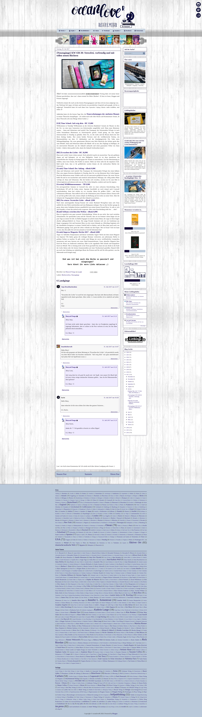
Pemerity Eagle (121, 637)
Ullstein (114, 697)
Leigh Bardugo (102, 617)
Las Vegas (126, 513)
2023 (127, 359)
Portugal (88, 528)
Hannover (129, 507)
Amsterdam (98, 493)
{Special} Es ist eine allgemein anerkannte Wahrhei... (133, 402)
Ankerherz (107, 671)
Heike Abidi (58, 593)
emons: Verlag (133, 703)
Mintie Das (76, 630)
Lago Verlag (144, 687)
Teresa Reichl (80, 656)
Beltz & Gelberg (75, 673)
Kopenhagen (86, 513)
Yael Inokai (131, 661)
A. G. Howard (59, 553)
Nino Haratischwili (80, 634)
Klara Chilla (81, 614)
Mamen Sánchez (77, 621)
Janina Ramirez (94, 597)
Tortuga (94, 536)
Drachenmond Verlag (72, 678)
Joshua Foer (73, 605)
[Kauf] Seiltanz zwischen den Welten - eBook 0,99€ (77, 212)
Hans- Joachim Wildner (138, 590)
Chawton (65, 500)
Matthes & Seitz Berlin (95, 689)
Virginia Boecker (86, 661)
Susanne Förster (109, 652)
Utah (74, 539)
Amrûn (88, 671)
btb (69, 704)
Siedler (133, 695)
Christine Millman (67, 575)
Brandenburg (79, 498)
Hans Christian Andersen (121, 590)
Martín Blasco (62, 626)
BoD (121, 673)
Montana (71, 520)
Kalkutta (111, 511)
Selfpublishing (117, 694)
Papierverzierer (93, 692)
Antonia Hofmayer (74, 564)
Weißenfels (58, 542)
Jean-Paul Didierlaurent (119, 597)
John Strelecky (122, 602)
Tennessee (138, 534)
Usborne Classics (124, 697)
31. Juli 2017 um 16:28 (111, 397)
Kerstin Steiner (101, 612)
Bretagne (100, 498)
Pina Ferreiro (141, 637)
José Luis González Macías (85, 605)
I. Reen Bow (137, 593)
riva (117, 706)
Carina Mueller (136, 568)
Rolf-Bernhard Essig (115, 643)
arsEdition (85, 701)
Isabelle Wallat (115, 595)
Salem (112, 530)
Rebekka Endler (110, 640)
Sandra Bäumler (106, 645)
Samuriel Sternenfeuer (92, 645)
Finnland (97, 505)
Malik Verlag (82, 689)
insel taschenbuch (74, 706)
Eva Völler (87, 586)
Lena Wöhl (119, 617)
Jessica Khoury (65, 602)
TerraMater (70, 697)
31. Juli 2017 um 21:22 (109, 367)
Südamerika (122, 534)
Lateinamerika (135, 513)
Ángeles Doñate (75, 663)
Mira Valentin (86, 630)
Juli (129, 389)
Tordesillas (87, 536)
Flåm (116, 504)
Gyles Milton (88, 590)
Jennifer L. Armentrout (99, 600)
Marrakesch (106, 518)
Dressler (92, 678)
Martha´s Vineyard (116, 518)
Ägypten (82, 545)
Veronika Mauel (61, 661)
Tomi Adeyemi (92, 659)
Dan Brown (125, 577)
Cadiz (131, 498)
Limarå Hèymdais (76, 619)
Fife (91, 504)
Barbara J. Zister (66, 566)
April (129, 417)
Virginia (125, 539)
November (130, 379)
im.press (59, 706)
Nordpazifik (112, 522)
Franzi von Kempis (129, 588)
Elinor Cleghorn (101, 582)
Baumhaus (65, 673)
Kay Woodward (126, 610)
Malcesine (142, 516)
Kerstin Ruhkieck (89, 612)
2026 (127, 352)
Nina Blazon (140, 632)
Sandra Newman (118, 645)
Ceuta (143, 498)
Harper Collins (62, 685)
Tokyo (74, 536)
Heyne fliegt (102, 685)
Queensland (137, 527)
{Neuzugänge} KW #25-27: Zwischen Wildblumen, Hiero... (135, 407)
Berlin (142, 496)
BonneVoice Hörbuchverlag (138, 673)
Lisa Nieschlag (87, 619)
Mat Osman (113, 626)
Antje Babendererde (130, 562)
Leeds (143, 513)
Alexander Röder (140, 553)
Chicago (82, 500)
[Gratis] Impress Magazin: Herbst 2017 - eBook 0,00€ (78, 232)
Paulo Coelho (111, 637)
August (130, 386)
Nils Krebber (130, 632)
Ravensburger (71, 695)
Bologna (64, 498)
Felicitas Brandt (61, 588)
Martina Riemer (141, 623)
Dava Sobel (105, 579)
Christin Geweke (131, 573)
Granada (65, 507)
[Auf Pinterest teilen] (96, 272)
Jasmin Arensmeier (106, 597)
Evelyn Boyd (97, 586)
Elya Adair (81, 584)
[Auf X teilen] (93, 272)
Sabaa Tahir (63, 645)
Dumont (106, 678)
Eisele (143, 678)
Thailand (59, 536)
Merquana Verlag (107, 689)
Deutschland (72, 502)
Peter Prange (132, 637)
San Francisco (136, 530)
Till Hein (144, 656)
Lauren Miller (90, 617)
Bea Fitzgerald (78, 566)
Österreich (99, 545)
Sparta (78, 534)
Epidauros (73, 504)
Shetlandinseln (123, 532)
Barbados (96, 496)
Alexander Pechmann (113, 553)
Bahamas (89, 495)
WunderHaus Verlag (113, 699)
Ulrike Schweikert (116, 659)
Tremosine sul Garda (123, 537)
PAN (67, 692)
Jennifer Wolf (121, 600)
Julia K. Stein (138, 605)
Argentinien (124, 493)
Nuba (135, 522)
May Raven (133, 626)
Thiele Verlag (79, 697)
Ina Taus (64, 595)
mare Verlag (93, 706)
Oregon (69, 525)
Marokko (97, 518)
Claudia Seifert (113, 575)
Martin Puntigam (107, 623)
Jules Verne (118, 605)
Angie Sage (83, 559)
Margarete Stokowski (141, 621)
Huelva (89, 509)
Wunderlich (125, 699)
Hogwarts (74, 509)
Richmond (64, 530)
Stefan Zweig (114, 649)
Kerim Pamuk (64, 612)
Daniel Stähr (72, 579)
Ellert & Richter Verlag (61, 681)
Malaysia (133, 516)
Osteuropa (92, 525)
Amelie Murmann (80, 557)
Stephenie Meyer (86, 652)
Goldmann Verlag (92, 683)
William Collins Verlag (85, 699)
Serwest (102, 532)
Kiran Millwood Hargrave (68, 614)
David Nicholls (123, 579)
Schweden (73, 532)
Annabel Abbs (88, 562)
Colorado (101, 500)
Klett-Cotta (110, 687)
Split (83, 534)
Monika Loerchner (123, 630)
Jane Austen (75, 597)
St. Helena (89, 534)
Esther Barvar (59, 586)
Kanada (119, 511)
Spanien (69, 534)
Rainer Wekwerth (73, 640)
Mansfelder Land (67, 518)
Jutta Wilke (120, 607)
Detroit (63, 502)
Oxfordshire (100, 525)
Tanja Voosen (122, 654)
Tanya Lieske (143, 654)
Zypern (124, 542)
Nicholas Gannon (95, 632)
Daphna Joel (81, 579)
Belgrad (135, 495)
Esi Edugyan (141, 584)
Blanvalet (107, 673)
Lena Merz (112, 617)
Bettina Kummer (133, 566)
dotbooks (94, 704)
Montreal (86, 520)
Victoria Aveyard (72, 661)
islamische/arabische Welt (65, 545)
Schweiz (80, 532)
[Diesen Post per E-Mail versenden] (90, 272)
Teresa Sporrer (90, 656)
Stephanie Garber (61, 652)
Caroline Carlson (77, 571)
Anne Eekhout (109, 562)
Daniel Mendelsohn (61, 579)
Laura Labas (61, 617)
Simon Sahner (117, 647)
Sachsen (99, 530)
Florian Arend (79, 588)
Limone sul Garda (60, 516)
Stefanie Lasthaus (140, 649)
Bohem (127, 673)
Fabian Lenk (120, 586)
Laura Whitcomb (71, 617)
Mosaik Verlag (118, 689)
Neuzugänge (75, 275)
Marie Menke (80, 623)
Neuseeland (135, 520)
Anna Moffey (59, 562)
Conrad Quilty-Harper (60, 577)
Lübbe (75, 689)
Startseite (88, 474)
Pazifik (145, 525)
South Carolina (59, 534)
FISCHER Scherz (108, 681)
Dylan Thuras (74, 582)
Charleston (58, 500)
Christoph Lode (94, 575)
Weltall (66, 543)
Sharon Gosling (89, 647)
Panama (125, 525)
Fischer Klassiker (140, 681)
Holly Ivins (127, 593)
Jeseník (96, 511)
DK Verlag (105, 676)
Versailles (118, 539)
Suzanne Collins (135, 652)
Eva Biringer (69, 586)
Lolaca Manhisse (108, 619)
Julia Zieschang (66, 607)
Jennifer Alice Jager (78, 600)
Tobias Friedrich (75, 659)
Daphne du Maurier (92, 579)
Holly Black (118, 593)
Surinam (109, 534)
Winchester (92, 543)
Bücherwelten (66, 275)
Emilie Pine (98, 584)
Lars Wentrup (132, 614)
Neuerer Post (61, 474)
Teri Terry (102, 656)
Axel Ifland (127, 564)
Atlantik (63, 496)
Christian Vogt (109, 573)
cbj (73, 704)
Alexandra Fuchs (95, 555)
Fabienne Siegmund (132, 586)
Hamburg (114, 507)
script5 (130, 706)
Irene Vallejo (105, 595)
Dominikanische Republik (91, 502)
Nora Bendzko (99, 634)
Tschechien (135, 537)
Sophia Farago (80, 650)
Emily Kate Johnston (108, 584)
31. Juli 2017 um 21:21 (109, 316)
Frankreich (129, 505)
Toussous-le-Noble (103, 536)
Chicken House (83, 676)
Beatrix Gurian (88, 566)
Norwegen (120, 522)
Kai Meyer (129, 607)
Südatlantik (130, 534)
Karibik (134, 511)
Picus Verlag (137, 692)
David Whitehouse (136, 579)
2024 (127, 357)
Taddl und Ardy (84, 654)
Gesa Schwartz (59, 590)
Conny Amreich (141, 575)
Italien (70, 511)
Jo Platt (88, 602)
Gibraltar (57, 507)
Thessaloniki (67, 536)
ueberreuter (143, 706)
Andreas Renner (136, 557)
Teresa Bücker (60, 656)
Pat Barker (74, 637)
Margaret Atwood (129, 621)
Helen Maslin (80, 593)
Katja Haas (117, 610)
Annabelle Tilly (98, 562)
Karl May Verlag (71, 687)
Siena (130, 532)
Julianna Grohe (100, 607)
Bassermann (137, 671)
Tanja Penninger (102, 654)
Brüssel (118, 498)
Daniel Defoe (141, 577)
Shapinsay (114, 532)
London (95, 516)
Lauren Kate (81, 617)
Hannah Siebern (108, 590)
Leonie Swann (138, 617)
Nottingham (129, 522)
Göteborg (106, 507)
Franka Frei (119, 588)
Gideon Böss (69, 590)
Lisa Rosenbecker (97, 619)
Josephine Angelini (61, 605)
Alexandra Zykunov (107, 555)
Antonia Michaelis (86, 564)
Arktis (131, 493)
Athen (143, 493)
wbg (58, 709)
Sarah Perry (71, 647)
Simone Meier (126, 647)
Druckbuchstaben (131, 314)
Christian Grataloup (86, 573)
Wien (84, 543)
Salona (118, 530)
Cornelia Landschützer (95, 577)
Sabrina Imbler (80, 645)
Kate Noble (65, 610)
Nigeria (86, 522)
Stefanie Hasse (126, 650)
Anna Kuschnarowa (139, 559)
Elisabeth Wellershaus (112, 582)
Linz (76, 516)
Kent (63, 513)
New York (68, 522)
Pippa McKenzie (59, 640)
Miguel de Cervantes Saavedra (63, 630)
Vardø (98, 539)
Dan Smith (133, 577)
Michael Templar (117, 628)
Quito (143, 527)
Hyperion (121, 685)
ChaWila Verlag (72, 676)
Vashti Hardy (143, 659)
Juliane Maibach (89, 607)
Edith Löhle (83, 582)
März (129, 419)
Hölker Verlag (130, 685)
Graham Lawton (79, 590)
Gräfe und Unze (112, 683)
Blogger (114, 713)
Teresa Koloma (70, 656)
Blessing (115, 673)
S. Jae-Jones (138, 643)
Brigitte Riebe (81, 568)
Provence (108, 527)
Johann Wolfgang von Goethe (109, 602)
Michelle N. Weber (129, 628)
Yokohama (102, 542)
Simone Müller (136, 647)
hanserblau (142, 703)
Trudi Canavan (102, 659)
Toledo (80, 536)
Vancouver (92, 539)
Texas (145, 534)
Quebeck (129, 527)
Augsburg (73, 496)
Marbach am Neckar (79, 518)
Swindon (115, 534)
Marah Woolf (107, 621)
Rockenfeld (72, 530)
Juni (129, 412)
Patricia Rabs (83, 637)
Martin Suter (117, 623)
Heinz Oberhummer (70, 593)
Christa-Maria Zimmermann (72, 573)
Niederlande (79, 522)
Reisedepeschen (81, 695)
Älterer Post (114, 474)
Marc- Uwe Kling (118, 621)
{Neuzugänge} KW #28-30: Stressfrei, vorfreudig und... (135, 396)
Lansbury (118, 513)
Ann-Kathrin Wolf (114, 560)
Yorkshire (116, 543)
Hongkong (82, 509)
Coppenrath (94, 676)
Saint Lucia (106, 530)
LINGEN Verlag (133, 687)
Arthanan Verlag (126, 671)
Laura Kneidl (142, 614)
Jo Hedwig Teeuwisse (78, 602)
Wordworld (129, 307)
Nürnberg (142, 522)
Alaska (84, 493)
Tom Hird (83, 659)
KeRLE (80, 687)
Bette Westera (123, 566)
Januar (129, 424)
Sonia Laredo (70, 650)
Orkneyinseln (77, 525)
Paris (130, 525)
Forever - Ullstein (61, 683)
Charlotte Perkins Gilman (120, 570)
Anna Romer (70, 562)
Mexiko (57, 520)
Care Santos (126, 568)
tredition (136, 706)
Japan (89, 511)
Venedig (104, 539)
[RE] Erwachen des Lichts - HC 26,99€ (72, 152)
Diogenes (60, 678)
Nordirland (104, 522)
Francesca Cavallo (100, 588)
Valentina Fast (130, 659)
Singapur (136, 532)
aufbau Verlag (112, 701)
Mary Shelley (72, 626)
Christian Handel (98, 573)
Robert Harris (72, 643)
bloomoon (135, 701)
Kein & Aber (87, 687)
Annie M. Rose (118, 562)
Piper (145, 692)
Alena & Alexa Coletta (98, 553)
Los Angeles (106, 516)
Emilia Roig (89, 584)
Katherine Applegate (87, 610)
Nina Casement (59, 634)
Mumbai (100, 520)
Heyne (82, 685)
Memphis (135, 518)
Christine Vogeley (81, 575)
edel (106, 704)
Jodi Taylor (95, 602)
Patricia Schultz (94, 637)
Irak (113, 509)
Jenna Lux (66, 600)
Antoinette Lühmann (62, 564)
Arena (115, 671)
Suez (103, 534)
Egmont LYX (122, 678)
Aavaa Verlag (58, 671)
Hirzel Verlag (113, 685)
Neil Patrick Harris (82, 632)
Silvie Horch (108, 647)
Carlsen (59, 676)
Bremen (93, 498)
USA (57, 539)
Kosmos (124, 687)
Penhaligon (128, 692)
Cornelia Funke (84, 577)
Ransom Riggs (87, 640)
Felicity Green (70, 588)
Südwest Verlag (61, 697)
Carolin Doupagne (65, 570)
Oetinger (127, 689)
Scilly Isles (88, 532)
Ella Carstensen (135, 582)
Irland (131, 509)
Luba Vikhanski (119, 619)
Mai (129, 414)
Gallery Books (81, 683)
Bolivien (57, 498)
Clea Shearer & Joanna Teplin (126, 575)
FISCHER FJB (79, 681)
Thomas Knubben (113, 656)
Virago (62, 699)
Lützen (114, 516)
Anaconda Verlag (97, 671)
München (114, 520)
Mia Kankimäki (84, 628)
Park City (138, 525)
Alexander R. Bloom (128, 553)
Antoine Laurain (143, 562)
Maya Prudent (141, 626)
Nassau (128, 520)
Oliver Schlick (138, 634)
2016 (127, 427)
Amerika (91, 493)
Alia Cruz (127, 555)
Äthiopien (90, 545)
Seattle (96, 532)
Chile (88, 500)
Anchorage (107, 493)
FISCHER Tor (119, 681)
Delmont (57, 502)
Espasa (71, 681)
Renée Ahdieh (135, 640)
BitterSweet (95, 673)
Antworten (114, 308)
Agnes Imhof (77, 553)
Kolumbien (77, 513)
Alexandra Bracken (60, 555)
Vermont (112, 539)
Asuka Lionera (98, 564)
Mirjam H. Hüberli (108, 630)
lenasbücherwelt (66, 346)
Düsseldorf (123, 502)
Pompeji (75, 527)
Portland (81, 527)
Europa (85, 505)
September (130, 384)
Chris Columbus (132, 570)
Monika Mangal (136, 630)
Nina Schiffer (69, 634)
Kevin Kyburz (111, 612)
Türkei (143, 537)
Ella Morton (144, 582)
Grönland (98, 507)
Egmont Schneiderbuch (134, 678)
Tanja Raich (113, 654)
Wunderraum (133, 699)
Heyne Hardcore (91, 685)
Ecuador (131, 502)
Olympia (57, 525)
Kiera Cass (120, 612)
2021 (127, 364)
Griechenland (75, 507)
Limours (70, 516)
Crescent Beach (127, 500)
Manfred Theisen (87, 621)
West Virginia (76, 542)
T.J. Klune (75, 654)
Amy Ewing (107, 557)
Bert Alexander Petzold (112, 566)
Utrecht (79, 539)
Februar (130, 422)
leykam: (84, 706)
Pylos (122, 528)
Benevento (86, 673)
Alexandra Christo (72, 555)
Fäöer (138, 504)
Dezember (130, 376)
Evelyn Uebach (109, 586)
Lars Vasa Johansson (121, 614)
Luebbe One (67, 689)
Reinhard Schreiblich (123, 640)
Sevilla (108, 532)
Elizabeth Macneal (124, 582)
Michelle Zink (140, 628)
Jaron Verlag (61, 687)
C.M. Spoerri (108, 568)
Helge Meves (98, 593)
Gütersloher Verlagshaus (124, 683)
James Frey (65, 597)
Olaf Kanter (108, 634)
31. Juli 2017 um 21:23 (109, 420)
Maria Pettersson (61, 623)
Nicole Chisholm (107, 632)
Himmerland (58, 509)
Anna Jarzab (127, 559)
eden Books (113, 703)
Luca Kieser (129, 619)
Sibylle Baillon (99, 647)
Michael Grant (94, 628)
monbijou (103, 706)
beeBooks (127, 701)
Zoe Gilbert (66, 663)
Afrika (77, 493)
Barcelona (105, 496)
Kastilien (57, 513)
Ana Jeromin (116, 557)
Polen (69, 527)
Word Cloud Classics (98, 699)
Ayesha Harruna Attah (137, 564)
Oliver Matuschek (117, 634)
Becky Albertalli (99, 566)
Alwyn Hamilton (67, 557)
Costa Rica (117, 500)
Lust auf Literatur (131, 320)
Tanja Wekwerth (133, 654)
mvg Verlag (111, 706)
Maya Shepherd (59, 628)
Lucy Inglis (137, 619)
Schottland (61, 532)
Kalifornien (103, 511)
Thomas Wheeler (136, 656)
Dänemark (115, 502)
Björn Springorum (62, 568)
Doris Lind (66, 582)
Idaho (94, 509)
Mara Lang (97, 621)
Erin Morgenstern (130, 584)
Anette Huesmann (64, 559)
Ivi (146, 685)
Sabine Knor (71, 645)
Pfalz (64, 527)
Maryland (127, 518)
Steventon (97, 534)
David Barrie (113, 579)
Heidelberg (142, 507)
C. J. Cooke (100, 568)
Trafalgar (112, 536)
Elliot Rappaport (72, 584)
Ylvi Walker (58, 663)
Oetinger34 (137, 689)
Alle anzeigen (142, 325)
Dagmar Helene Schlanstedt (111, 577)
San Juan (144, 530)
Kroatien (100, 513)
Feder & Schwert (129, 681)
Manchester (58, 518)
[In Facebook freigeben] (95, 272)
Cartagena (137, 498)
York (109, 542)
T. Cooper (67, 654)
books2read (143, 701)
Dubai (101, 502)
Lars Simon (110, 614)
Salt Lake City (126, 530)
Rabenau (57, 530)
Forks (121, 505)
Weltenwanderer (130, 295)
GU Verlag (72, 683)
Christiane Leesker (119, 573)
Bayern (122, 496)
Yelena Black (141, 661)
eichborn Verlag (123, 704)
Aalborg (57, 493)
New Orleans (58, 522)
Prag (101, 528)
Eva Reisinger (77, 586)
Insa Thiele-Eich (95, 595)
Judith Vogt (110, 605)
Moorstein (93, 520)
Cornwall (109, 500)
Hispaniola (67, 509)
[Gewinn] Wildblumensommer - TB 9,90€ (74, 184)
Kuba (105, 513)
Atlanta (57, 495)
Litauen (82, 516)
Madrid (120, 516)
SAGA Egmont (104, 695)
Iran (118, 509)
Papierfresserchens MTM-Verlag (78, 692)
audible (94, 701)
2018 (127, 372)
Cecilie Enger (98, 571)
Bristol (112, 498)
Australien (81, 496)
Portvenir (95, 527)
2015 (127, 430)
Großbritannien (87, 507)
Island (139, 509)
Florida (111, 504)
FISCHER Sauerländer (94, 681)
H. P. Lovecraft (98, 590)
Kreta (94, 513)
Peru (58, 528)
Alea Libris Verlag (69, 671)
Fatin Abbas (144, 586)
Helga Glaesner (89, 593)
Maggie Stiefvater (65, 621)
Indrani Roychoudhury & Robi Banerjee (79, 595)
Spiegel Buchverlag (142, 695)
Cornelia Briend (73, 577)
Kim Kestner (131, 612)
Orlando (86, 525)
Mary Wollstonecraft (85, 626)
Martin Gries (98, 623)
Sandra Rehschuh (142, 645)
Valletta (85, 539)
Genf (143, 505)
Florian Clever (89, 588)
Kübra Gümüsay (92, 614)
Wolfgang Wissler (121, 661)
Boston (71, 498)
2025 (127, 354)
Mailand (127, 516)
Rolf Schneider (104, 643)
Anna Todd (79, 562)
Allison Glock (136, 555)
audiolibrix (102, 701)
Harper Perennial (74, 685)
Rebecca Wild (98, 640)
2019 (127, 369)
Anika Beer (92, 559)
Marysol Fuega (71, 316)
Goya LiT (102, 683)
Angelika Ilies (74, 559)
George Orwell (140, 588)
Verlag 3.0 (134, 697)
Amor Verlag (79, 671)
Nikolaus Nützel (120, 632)
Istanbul (63, 511)
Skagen (143, 532)
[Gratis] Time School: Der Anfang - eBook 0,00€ (76, 168)
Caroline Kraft (88, 570)
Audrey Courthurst (109, 564)
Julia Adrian (129, 605)
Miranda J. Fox (96, 630)
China (94, 500)
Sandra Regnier (129, 645)
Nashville (122, 520)
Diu (82, 502)
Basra (112, 495)
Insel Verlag (140, 685)
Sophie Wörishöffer (93, 649)
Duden (99, 678)
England (63, 505)
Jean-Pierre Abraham (133, 597)
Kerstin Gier (75, 612)
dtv (100, 704)
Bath (117, 495)
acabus (66, 701)
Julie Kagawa (110, 607)
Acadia (71, 493)
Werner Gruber (97, 661)
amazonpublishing (75, 701)
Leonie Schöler (128, 617)
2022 (127, 362)
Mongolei (64, 520)
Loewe (59, 689)
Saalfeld (93, 530)
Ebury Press (114, 678)
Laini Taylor (102, 614)
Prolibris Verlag (61, 695)
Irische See (124, 509)
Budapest (124, 498)
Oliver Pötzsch (128, 634)
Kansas (127, 511)
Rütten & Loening (93, 695)
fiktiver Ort (135, 542)
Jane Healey (84, 597)
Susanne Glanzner (121, 652)
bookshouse (61, 704)
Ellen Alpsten (61, 584)
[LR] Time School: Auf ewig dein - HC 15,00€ (75, 123)
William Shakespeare (109, 661)
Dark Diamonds (121, 676)
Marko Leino (89, 623)
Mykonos (107, 520)
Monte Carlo (79, 520)
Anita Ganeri (101, 559)
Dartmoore (142, 500)
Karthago (142, 511)
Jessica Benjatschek (135, 600)
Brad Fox (72, 568)
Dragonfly (85, 678)
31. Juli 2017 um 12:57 (111, 287)
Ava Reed (119, 564)
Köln (111, 513)
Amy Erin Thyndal (95, 557)
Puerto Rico (116, 527)
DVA (112, 676)
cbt (87, 704)
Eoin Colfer (119, 584)
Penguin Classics (105, 692)
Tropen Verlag (98, 697)
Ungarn (68, 539)
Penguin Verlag (117, 692)
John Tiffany (132, 602)
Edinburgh (138, 502)
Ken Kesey (135, 610)
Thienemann (88, 697)
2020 (127, 367)
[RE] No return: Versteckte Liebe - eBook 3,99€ (76, 200)
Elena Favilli (91, 582)
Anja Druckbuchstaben (69, 287)
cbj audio (80, 704)
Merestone (142, 518)
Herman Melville (108, 593)
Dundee (107, 502)
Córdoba (135, 500)
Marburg (89, 518)
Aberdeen (64, 493)
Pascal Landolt (65, 637)
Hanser (134, 683)
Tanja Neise (93, 654)
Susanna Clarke (99, 652)
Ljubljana (88, 516)
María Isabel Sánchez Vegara (100, 626)
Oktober (130, 381)
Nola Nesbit (90, 634)
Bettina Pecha (143, 566)
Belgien (129, 495)
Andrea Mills (127, 557)
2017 (127, 374)
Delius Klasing (133, 676)
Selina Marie (79, 647)
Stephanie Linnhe (74, 652)
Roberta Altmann (83, 643)
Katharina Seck (74, 610)
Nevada (142, 520)
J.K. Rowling (128, 595)
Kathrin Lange (101, 609)
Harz (136, 507)
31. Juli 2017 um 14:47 (111, 346)
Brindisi (106, 498)
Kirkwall (69, 513)
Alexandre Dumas (118, 555)
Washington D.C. (140, 539)
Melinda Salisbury (72, 628)
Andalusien (115, 493)
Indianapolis (101, 509)
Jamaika (82, 511)
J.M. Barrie (140, 595)
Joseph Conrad (141, 602)
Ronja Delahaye (127, 643)
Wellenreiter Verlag (71, 699)
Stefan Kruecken (104, 649)
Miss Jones (129, 301)
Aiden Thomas (86, 553)
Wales (130, 539)
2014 (127, 432)
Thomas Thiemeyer (125, 656)
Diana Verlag (143, 676)
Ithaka (76, 511)
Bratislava (86, 498)
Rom (78, 530)
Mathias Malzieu (123, 626)
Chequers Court (74, 500)
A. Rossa (68, 553)
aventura (120, 701)
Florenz (104, 505)
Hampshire (122, 507)
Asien (137, 493)
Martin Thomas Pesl (127, 623)
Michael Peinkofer (105, 628)
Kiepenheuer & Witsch (99, 687)
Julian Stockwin (78, 607)
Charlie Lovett (107, 570)
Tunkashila (107, 697)
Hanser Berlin (143, 683)
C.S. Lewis (117, 568)
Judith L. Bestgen (100, 605)
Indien (108, 509)
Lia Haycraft (65, 619)
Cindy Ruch (104, 575)
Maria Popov (70, 623)
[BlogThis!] (92, 272)
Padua (119, 525)
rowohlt (123, 706)
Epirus (79, 504)
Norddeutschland (95, 522)
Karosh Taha (138, 607)
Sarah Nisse (61, 647)
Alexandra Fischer (84, 555)
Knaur (117, 687)
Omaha (63, 525)
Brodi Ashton (91, 568)
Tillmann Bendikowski (62, 659)
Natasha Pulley (64, 632)
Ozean (108, 525)
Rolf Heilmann (94, 643)
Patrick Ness (103, 637)
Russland (85, 530)
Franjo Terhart (110, 588)
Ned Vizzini (73, 632)
